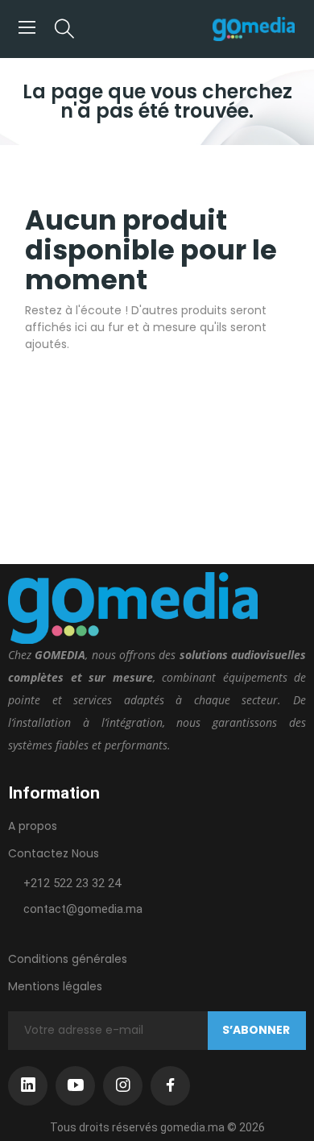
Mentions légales (55, 986)
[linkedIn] (28, 1086)
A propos (32, 826)
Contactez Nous (53, 853)
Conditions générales (67, 959)
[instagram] (123, 1086)
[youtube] (75, 1086)
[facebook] (170, 1086)
